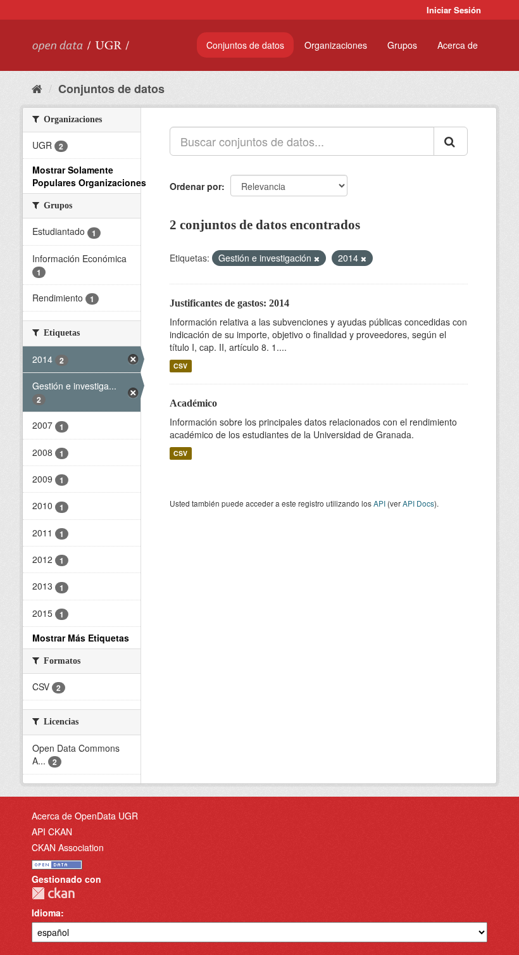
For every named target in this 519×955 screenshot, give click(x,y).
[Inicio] (37, 88)
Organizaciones (335, 45)
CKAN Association (68, 847)
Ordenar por (196, 186)
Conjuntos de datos (245, 45)
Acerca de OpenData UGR (85, 815)
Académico (193, 403)
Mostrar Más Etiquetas (80, 637)
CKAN (53, 893)
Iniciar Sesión (454, 10)
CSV (180, 365)
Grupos (402, 45)
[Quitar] (317, 258)
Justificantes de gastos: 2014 (229, 303)
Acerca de (457, 45)
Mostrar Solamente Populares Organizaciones (89, 176)
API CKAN (52, 831)
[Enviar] (451, 141)
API (379, 503)
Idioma (46, 912)
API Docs (418, 503)
